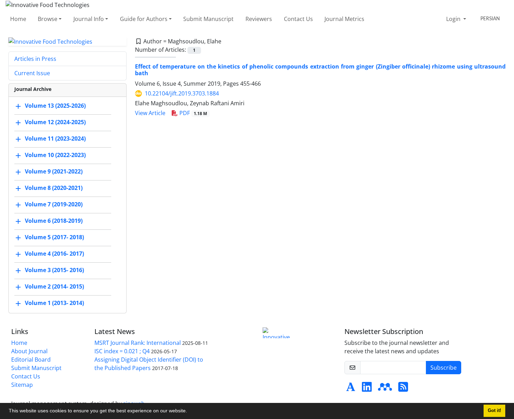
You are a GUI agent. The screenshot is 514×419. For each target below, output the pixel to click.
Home (18, 19)
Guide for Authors (143, 19)
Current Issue (32, 73)
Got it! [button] (494, 410)
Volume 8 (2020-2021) (54, 188)
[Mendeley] (385, 389)
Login (454, 19)
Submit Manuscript (208, 19)
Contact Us (298, 19)
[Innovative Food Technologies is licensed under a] (278, 332)
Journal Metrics (344, 19)
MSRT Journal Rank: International (137, 343)
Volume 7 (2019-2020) (54, 204)
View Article (150, 113)
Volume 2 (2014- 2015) (54, 287)
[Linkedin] (366, 389)
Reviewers (258, 19)
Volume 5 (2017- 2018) (54, 237)
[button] (189, 412)
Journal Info (88, 19)
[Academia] (350, 389)
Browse (47, 19)
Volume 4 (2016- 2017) (54, 254)
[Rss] (403, 389)
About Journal (29, 351)
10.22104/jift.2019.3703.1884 (182, 93)
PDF (192, 113)
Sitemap (22, 385)
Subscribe (443, 367)
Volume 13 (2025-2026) (55, 106)
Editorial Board (31, 359)
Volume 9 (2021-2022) (54, 172)
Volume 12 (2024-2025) (55, 122)
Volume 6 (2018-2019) (54, 221)
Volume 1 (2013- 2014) (54, 303)
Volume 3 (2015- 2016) (54, 270)
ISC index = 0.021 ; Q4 (122, 351)
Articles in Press (35, 59)
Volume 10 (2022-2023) (55, 155)
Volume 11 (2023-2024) (55, 139)
